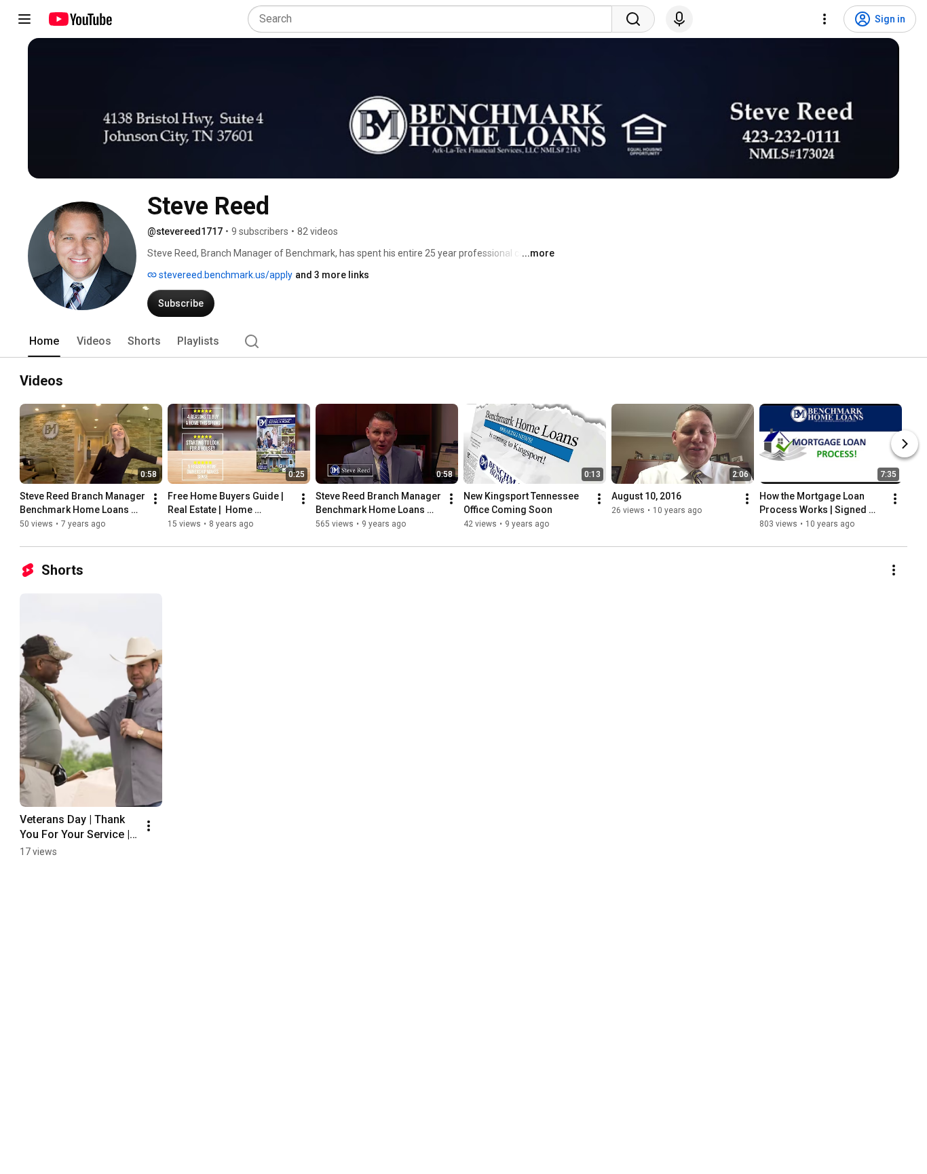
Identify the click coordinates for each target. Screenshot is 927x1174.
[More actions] (155, 498)
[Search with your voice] (679, 19)
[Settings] (824, 19)
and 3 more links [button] (332, 274)
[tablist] (463, 341)
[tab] (44, 341)
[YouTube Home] (79, 19)
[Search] (633, 19)
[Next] (904, 443)
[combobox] (434, 19)
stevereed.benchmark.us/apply (224, 274)
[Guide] (24, 19)
